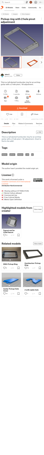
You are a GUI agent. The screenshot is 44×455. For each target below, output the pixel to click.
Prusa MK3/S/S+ (27, 101)
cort (27, 154)
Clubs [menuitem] (24, 7)
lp (32, 154)
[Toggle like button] (4, 235)
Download (23, 108)
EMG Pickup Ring (10, 264)
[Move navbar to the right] (42, 7)
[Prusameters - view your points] (30, 2)
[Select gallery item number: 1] (9, 285)
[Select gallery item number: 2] (11, 285)
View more (38, 209)
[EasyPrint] (26, 2)
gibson (12, 154)
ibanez (4, 154)
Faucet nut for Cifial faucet (9, 231)
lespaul (20, 154)
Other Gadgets (26, 14)
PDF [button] (40, 132)
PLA (5, 100)
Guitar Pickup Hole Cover (11, 290)
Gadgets (15, 14)
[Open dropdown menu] (41, 18)
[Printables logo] (2, 7)
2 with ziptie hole (32, 290)
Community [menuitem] (32, 7)
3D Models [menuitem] (9, 7)
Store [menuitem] (17, 7)
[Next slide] (41, 62)
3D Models (6, 14)
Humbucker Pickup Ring (33, 264)
